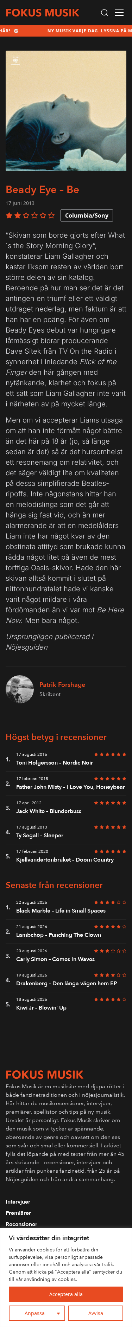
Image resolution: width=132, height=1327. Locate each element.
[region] (66, 1277)
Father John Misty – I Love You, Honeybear (70, 787)
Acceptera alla (66, 1294)
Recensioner (21, 1224)
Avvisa (95, 1313)
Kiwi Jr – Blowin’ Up (41, 1008)
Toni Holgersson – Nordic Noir (54, 763)
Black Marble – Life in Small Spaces (61, 911)
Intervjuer (18, 1202)
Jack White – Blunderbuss (48, 811)
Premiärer (18, 1213)
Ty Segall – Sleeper (39, 835)
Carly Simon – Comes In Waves (55, 959)
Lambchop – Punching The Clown (58, 935)
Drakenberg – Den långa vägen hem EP (66, 983)
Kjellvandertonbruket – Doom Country (65, 860)
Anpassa (35, 1313)
